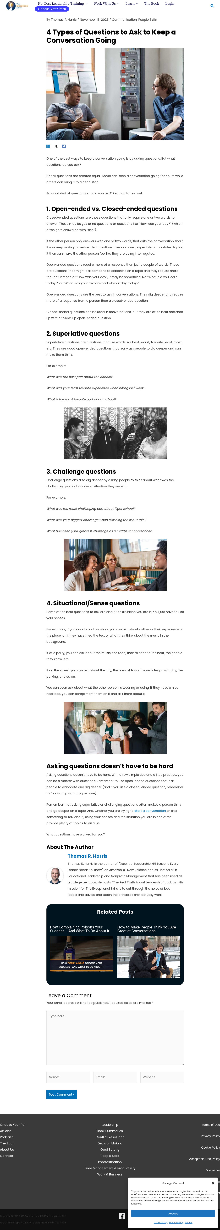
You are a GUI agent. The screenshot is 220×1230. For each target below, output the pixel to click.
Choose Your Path (52, 9)
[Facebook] (64, 146)
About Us (7, 1149)
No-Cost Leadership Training (61, 3)
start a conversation (150, 811)
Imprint (188, 1222)
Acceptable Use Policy (204, 1159)
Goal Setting (109, 1149)
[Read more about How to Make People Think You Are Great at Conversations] (148, 957)
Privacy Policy (176, 1222)
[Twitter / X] (56, 146)
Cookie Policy (161, 1222)
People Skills (147, 19)
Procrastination (110, 1162)
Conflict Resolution (110, 1137)
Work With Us (105, 3)
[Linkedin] (48, 146)
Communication (124, 19)
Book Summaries (110, 1131)
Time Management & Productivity (109, 1168)
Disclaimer (213, 1170)
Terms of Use (211, 1124)
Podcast (6, 1137)
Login (169, 3)
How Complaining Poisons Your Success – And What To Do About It (79, 929)
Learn (130, 3)
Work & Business (110, 1174)
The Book (151, 3)
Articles (5, 1131)
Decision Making (110, 1143)
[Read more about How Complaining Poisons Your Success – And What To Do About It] (81, 953)
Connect (6, 1156)
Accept (173, 1213)
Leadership (110, 1125)
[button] (213, 1183)
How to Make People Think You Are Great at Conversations (146, 929)
